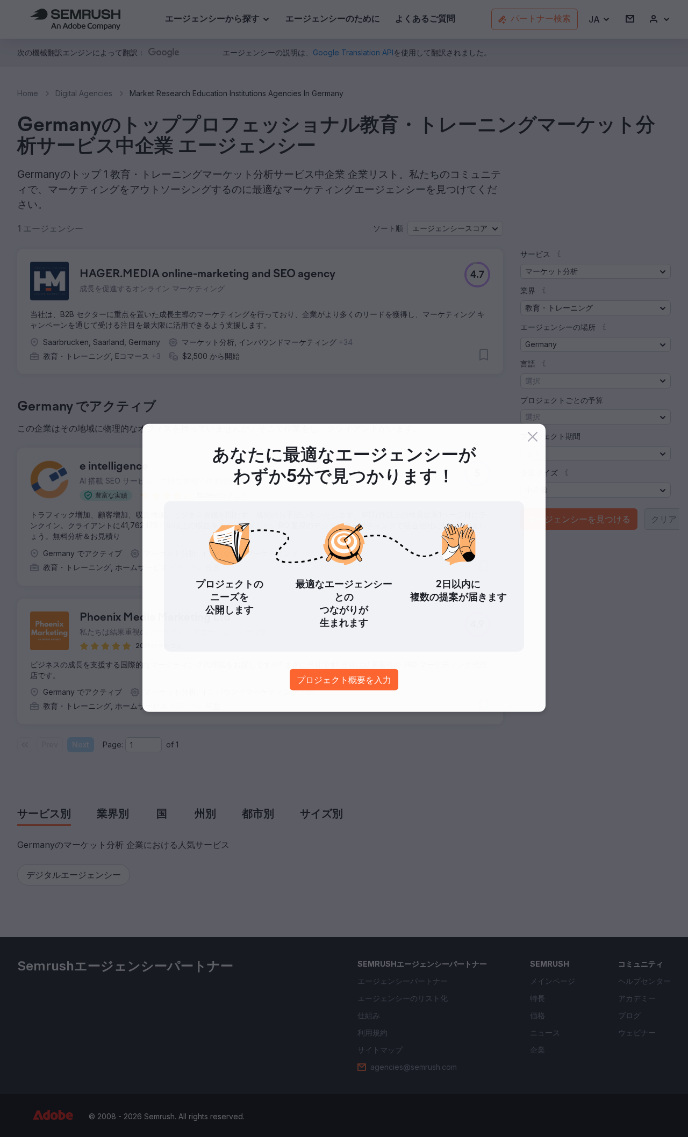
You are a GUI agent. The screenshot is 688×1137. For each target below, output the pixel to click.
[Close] (533, 437)
